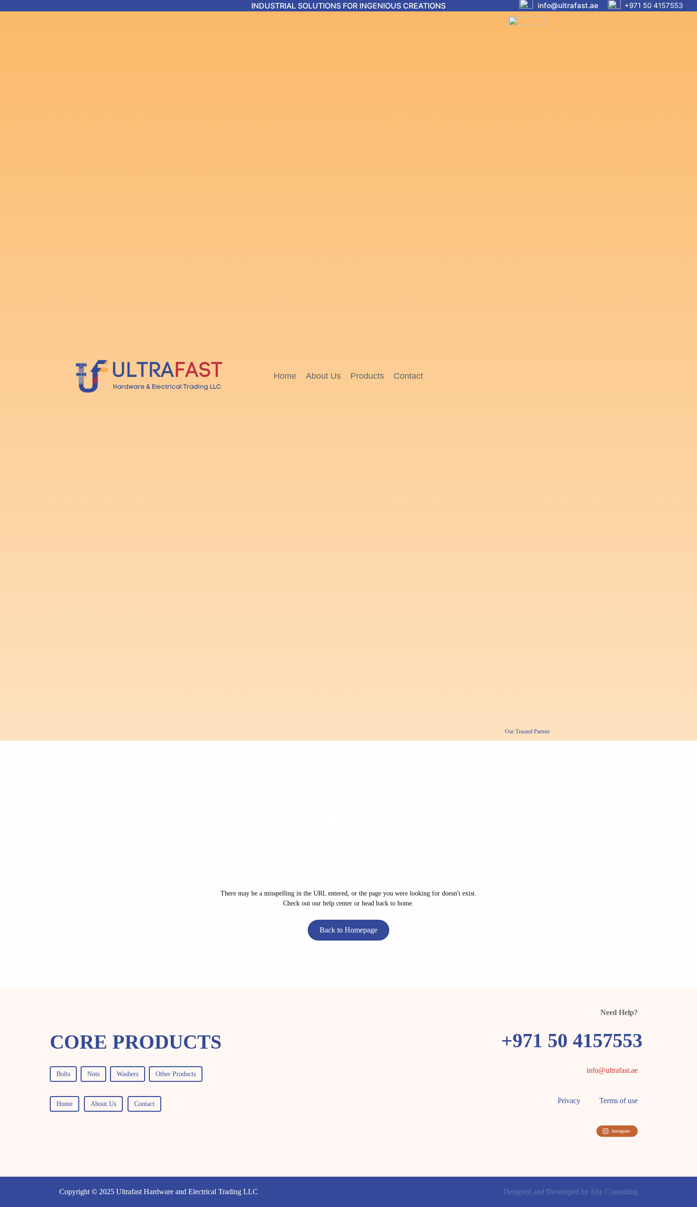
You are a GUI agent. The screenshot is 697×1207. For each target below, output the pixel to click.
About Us (103, 1103)
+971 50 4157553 (653, 5)
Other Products (176, 1074)
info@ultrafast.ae (568, 5)
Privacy (569, 1101)
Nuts (93, 1074)
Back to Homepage (348, 930)
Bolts (63, 1074)
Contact (144, 1103)
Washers (127, 1074)
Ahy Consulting (614, 1192)
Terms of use (618, 1101)
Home (64, 1103)
